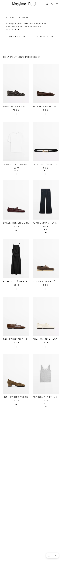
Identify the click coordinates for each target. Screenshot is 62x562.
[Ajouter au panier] (16, 114)
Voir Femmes (17, 37)
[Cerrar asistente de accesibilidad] (55, 555)
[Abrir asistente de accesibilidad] (49, 555)
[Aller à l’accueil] (24, 4)
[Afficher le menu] (5, 4)
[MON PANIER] (57, 4)
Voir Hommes (45, 37)
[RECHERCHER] (47, 4)
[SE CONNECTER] (52, 4)
